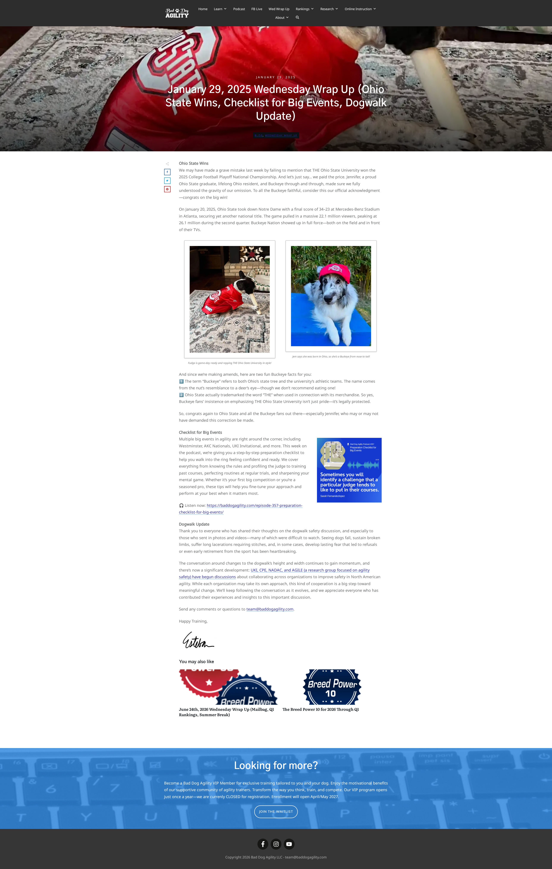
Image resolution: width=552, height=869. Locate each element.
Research (327, 9)
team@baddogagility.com (269, 609)
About (279, 17)
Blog (259, 135)
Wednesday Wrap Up (281, 135)
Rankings (302, 9)
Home (202, 9)
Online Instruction (358, 9)
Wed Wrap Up (279, 9)
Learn (218, 9)
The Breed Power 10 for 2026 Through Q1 (332, 695)
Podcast (239, 9)
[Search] (297, 17)
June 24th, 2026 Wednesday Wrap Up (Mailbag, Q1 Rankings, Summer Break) (228, 695)
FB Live (256, 9)
